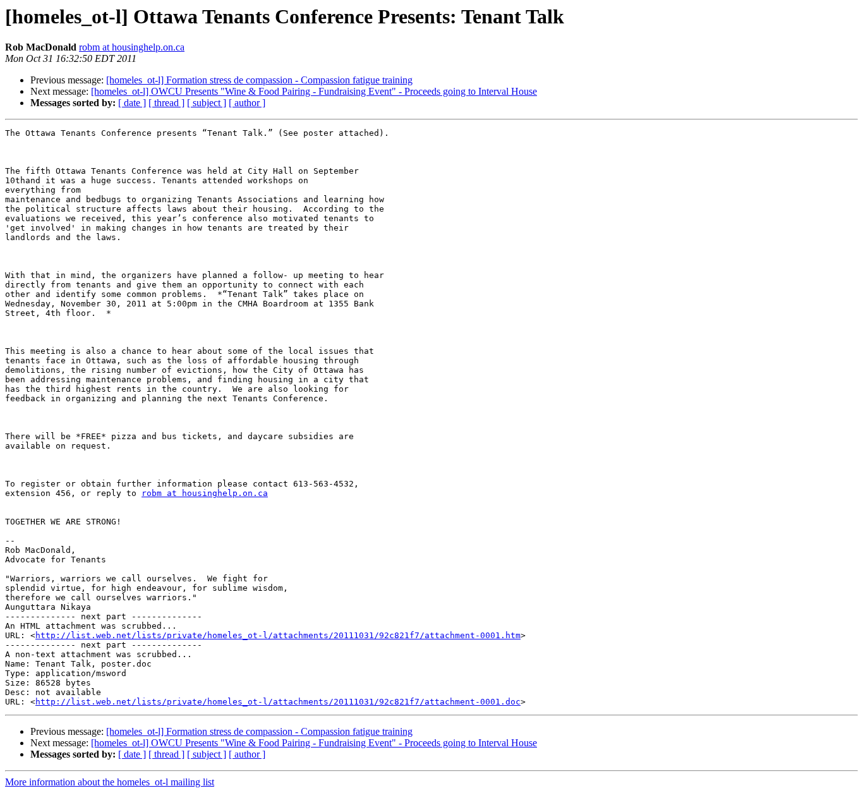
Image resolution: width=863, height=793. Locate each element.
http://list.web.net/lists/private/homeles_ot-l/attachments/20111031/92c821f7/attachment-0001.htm (278, 635)
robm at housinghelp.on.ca (131, 47)
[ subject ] (206, 102)
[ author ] (247, 102)
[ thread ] (166, 102)
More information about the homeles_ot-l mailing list (109, 782)
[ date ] (132, 102)
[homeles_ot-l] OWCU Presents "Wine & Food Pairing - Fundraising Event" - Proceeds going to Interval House (314, 91)
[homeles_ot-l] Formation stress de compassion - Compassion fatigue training (259, 80)
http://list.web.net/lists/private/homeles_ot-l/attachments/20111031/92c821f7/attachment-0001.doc (278, 701)
